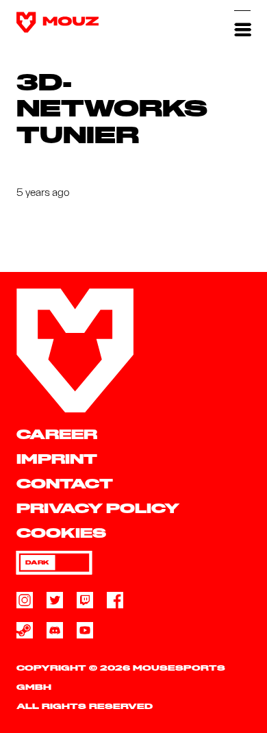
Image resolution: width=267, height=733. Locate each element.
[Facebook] (115, 600)
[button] (242, 22)
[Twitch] (85, 600)
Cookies (61, 534)
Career (56, 435)
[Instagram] (24, 600)
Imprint (56, 460)
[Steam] (24, 630)
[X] (55, 600)
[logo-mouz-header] (57, 22)
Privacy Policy (97, 509)
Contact (64, 484)
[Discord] (55, 630)
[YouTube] (85, 630)
